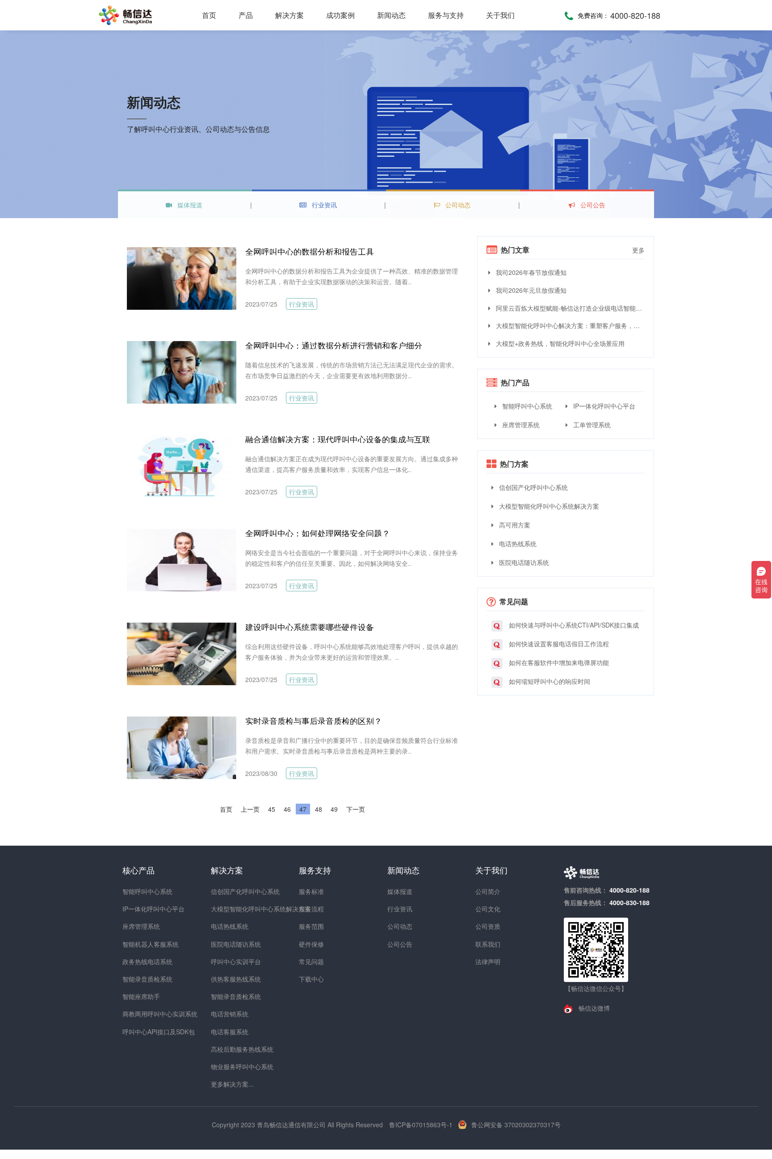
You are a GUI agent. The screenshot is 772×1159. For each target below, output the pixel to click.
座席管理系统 (520, 424)
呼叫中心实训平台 (227, 961)
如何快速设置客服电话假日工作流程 (558, 643)
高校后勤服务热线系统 (227, 1049)
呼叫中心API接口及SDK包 (138, 1031)
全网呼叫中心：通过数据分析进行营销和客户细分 (333, 345)
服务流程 (311, 908)
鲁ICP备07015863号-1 (421, 1124)
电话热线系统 (517, 543)
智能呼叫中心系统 (526, 405)
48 (318, 809)
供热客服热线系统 (227, 978)
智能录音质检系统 (138, 978)
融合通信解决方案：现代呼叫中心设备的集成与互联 (337, 439)
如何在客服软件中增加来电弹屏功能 (558, 662)
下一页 (355, 809)
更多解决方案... (227, 1083)
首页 (209, 15)
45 (271, 809)
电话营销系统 (227, 1013)
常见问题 (311, 961)
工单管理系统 (591, 424)
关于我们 (500, 15)
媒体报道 (189, 204)
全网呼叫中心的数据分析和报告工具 (309, 251)
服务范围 (311, 926)
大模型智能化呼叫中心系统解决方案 (548, 506)
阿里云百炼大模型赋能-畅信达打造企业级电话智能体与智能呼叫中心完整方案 (569, 307)
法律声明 (487, 961)
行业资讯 (323, 204)
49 (334, 809)
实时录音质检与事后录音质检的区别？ (313, 720)
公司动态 (457, 204)
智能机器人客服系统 (138, 944)
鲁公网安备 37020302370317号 (516, 1124)
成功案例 (340, 15)
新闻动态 (391, 15)
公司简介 (487, 891)
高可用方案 (513, 524)
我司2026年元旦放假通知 (530, 290)
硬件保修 (311, 944)
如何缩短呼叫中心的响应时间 (548, 681)
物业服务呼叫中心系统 (227, 1066)
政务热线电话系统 (138, 961)
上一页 (250, 809)
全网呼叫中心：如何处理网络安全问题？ (317, 533)
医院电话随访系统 (523, 562)
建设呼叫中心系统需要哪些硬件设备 (309, 626)
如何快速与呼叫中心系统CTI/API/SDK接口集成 (573, 624)
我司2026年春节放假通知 (530, 272)
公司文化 (487, 908)
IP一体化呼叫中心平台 (603, 405)
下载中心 (311, 978)
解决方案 (289, 15)
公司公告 (592, 204)
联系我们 (487, 944)
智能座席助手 (138, 996)
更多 (638, 249)
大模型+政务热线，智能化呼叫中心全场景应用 (559, 343)
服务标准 (311, 891)
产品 (246, 15)
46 (287, 809)
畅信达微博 (593, 1007)
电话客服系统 (227, 1031)
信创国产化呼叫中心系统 (532, 487)
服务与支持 (446, 15)
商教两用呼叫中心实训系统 (138, 1013)
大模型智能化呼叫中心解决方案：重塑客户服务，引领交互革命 (569, 325)
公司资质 (487, 926)
